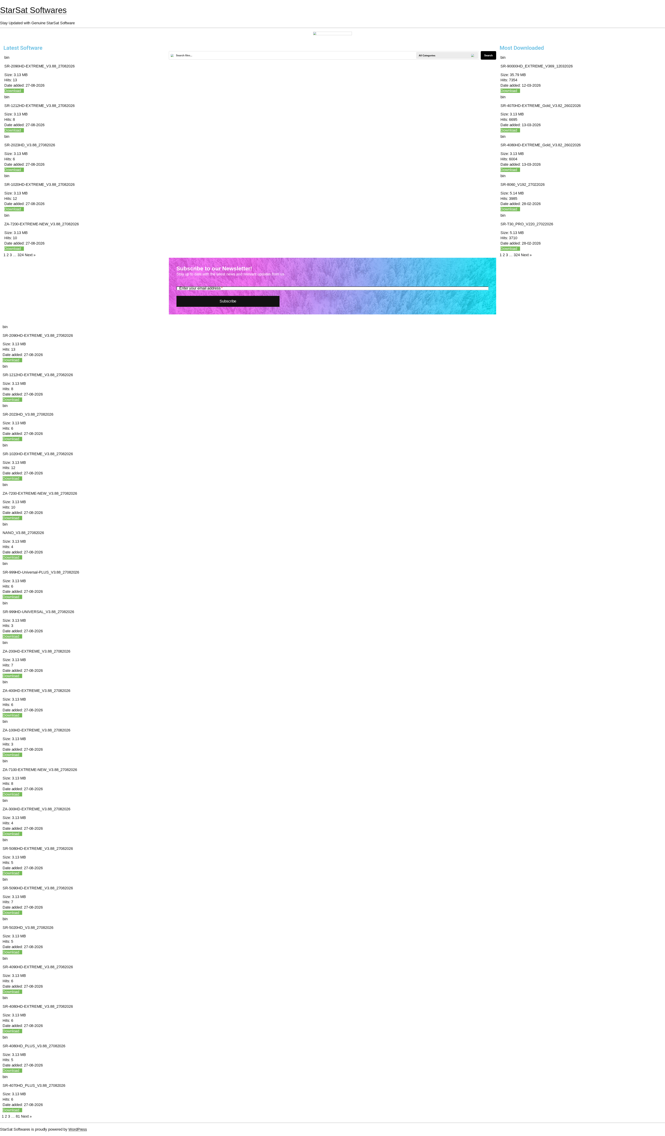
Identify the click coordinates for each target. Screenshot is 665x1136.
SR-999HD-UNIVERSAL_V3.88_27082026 (38, 612)
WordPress (77, 1129)
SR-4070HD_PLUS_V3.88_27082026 (34, 1085)
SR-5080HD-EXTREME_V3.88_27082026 (38, 848)
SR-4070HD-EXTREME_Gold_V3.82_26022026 (540, 105)
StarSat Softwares (33, 10)
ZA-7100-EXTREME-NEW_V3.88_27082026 (40, 770)
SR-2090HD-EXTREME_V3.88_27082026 (39, 66)
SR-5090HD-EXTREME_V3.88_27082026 (38, 888)
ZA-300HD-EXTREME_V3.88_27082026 (36, 809)
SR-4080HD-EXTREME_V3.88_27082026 (38, 1006)
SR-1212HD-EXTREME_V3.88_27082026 (39, 105)
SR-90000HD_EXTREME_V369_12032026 (536, 66)
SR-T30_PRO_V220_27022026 (526, 224)
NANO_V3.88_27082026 (23, 533)
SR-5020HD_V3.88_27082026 (28, 927)
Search (488, 55)
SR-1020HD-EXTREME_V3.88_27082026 (39, 184)
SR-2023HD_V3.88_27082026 (29, 145)
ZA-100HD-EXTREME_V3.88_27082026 (36, 730)
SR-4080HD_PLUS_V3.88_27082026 (34, 1046)
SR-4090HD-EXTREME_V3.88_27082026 (38, 967)
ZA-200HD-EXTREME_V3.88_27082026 (36, 651)
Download (12, 91)
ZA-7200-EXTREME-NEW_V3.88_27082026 (41, 224)
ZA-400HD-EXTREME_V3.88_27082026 (36, 690)
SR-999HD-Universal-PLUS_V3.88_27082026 (41, 572)
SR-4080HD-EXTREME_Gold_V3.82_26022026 (540, 145)
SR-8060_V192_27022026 (522, 184)
